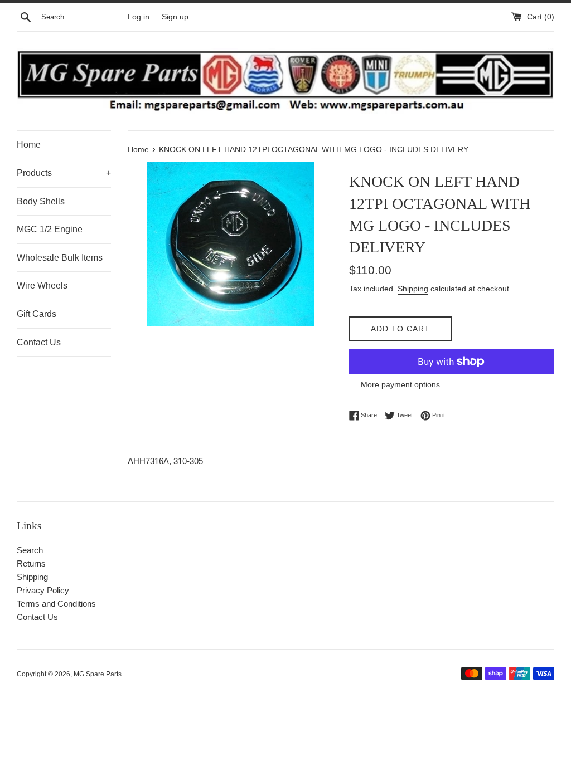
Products (64, 173)
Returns (31, 563)
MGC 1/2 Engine (50, 229)
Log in (138, 17)
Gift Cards (36, 314)
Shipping (413, 288)
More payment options (400, 384)
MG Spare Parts (98, 674)
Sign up (175, 17)
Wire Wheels (42, 285)
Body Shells (41, 201)
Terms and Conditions (56, 603)
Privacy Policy (43, 590)
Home (29, 144)
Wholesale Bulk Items (60, 257)
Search (30, 550)
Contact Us (39, 342)
